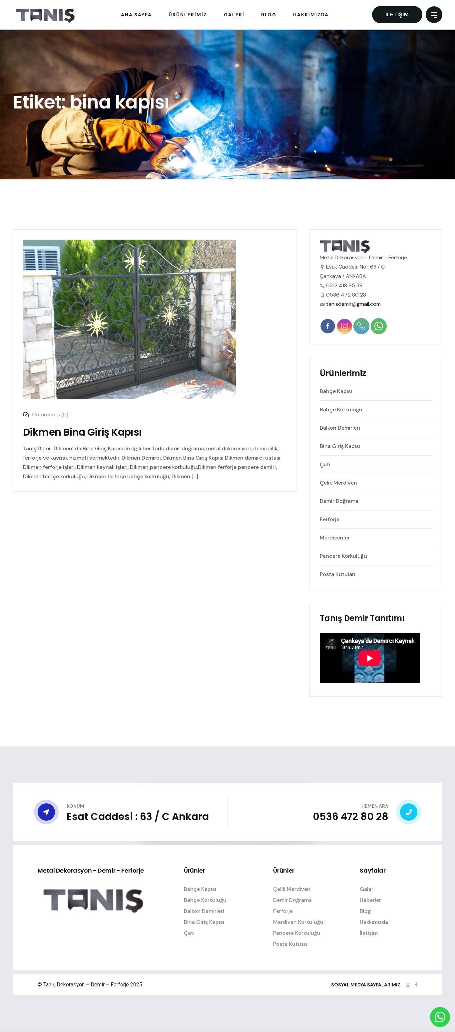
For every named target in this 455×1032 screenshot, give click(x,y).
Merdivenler (335, 537)
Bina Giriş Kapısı (340, 446)
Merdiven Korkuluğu (298, 922)
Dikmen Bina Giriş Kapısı (82, 432)
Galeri (367, 889)
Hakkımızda (374, 922)
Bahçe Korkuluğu (341, 409)
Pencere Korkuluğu (343, 555)
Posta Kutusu (290, 943)
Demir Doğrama (339, 501)
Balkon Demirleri (340, 427)
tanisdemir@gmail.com (353, 304)
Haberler (370, 900)
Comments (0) (49, 414)
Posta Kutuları (337, 574)
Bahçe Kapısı (336, 391)
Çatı (325, 464)
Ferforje (329, 519)
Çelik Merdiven (338, 482)
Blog (365, 911)
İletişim (397, 14)
